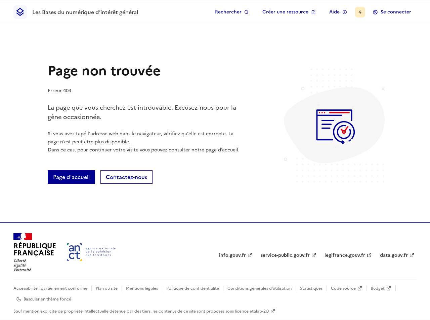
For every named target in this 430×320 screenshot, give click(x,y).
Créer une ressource (285, 11)
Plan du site (107, 288)
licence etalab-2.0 (252, 311)
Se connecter (396, 11)
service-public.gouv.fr (285, 255)
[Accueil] (91, 252)
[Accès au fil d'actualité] (360, 12)
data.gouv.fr (394, 255)
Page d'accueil (71, 177)
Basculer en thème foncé (47, 299)
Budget (378, 288)
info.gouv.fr (232, 255)
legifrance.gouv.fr (345, 255)
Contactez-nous (126, 177)
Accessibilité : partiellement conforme (50, 288)
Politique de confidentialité (192, 288)
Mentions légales (142, 288)
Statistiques (311, 288)
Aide (334, 11)
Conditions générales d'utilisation (259, 288)
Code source (343, 288)
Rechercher (228, 11)
